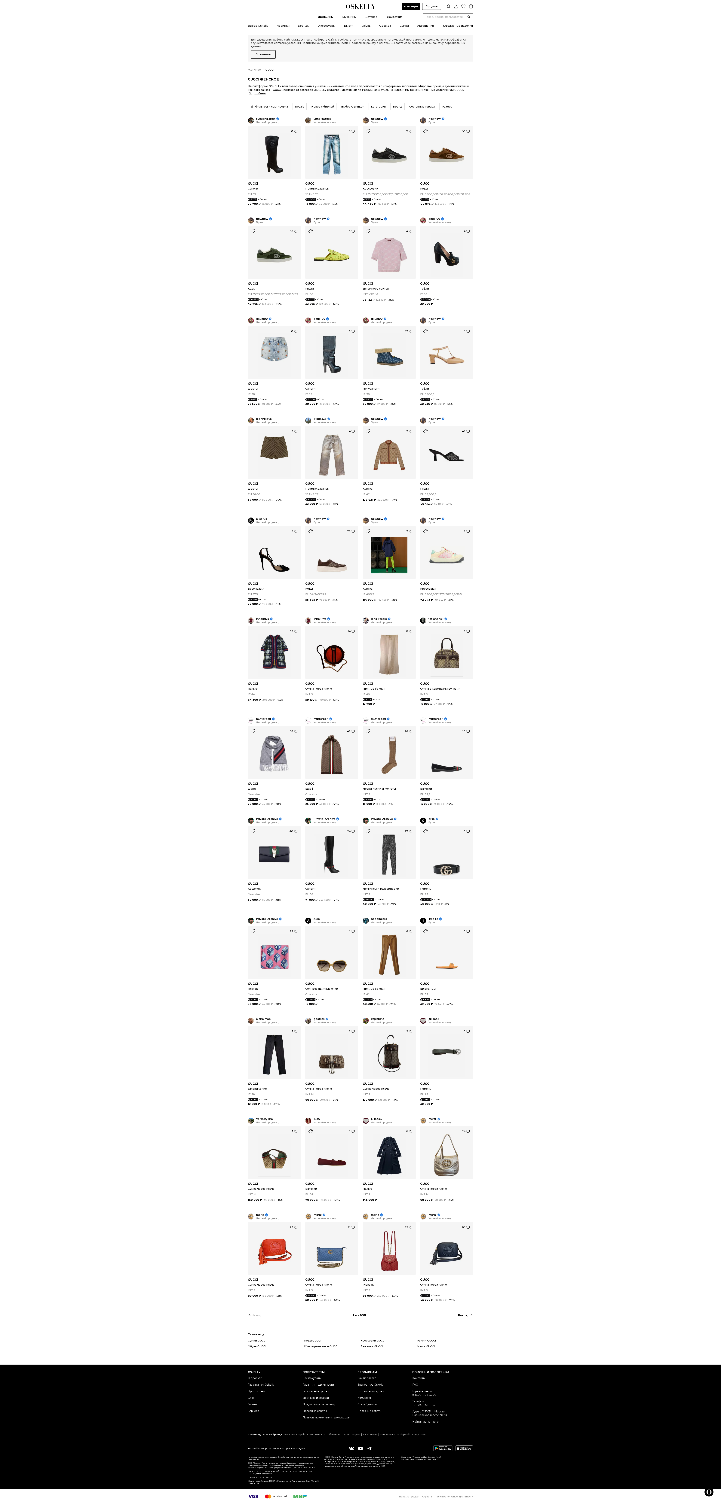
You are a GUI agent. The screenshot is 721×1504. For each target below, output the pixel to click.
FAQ (415, 1384)
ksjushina (377, 1019)
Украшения (425, 25)
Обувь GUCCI (257, 1346)
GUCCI (253, 183)
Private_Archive (267, 819)
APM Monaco (387, 1434)
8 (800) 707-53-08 (424, 1394)
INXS (317, 1119)
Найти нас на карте (425, 1421)
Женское (254, 69)
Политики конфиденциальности (325, 43)
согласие (418, 43)
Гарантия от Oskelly (261, 1384)
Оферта (427, 1496)
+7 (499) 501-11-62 (423, 1405)
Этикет (252, 1404)
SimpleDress (322, 118)
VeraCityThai (265, 1119)
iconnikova (264, 419)
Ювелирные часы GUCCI (321, 1346)
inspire (433, 919)
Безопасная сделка (316, 1391)
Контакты (418, 1378)
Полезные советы (315, 1411)
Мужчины (349, 17)
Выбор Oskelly (258, 25)
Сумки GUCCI (257, 1340)
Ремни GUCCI (426, 1340)
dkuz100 (434, 218)
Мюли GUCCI (426, 1346)
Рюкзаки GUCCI (371, 1346)
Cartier (346, 1434)
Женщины (325, 17)
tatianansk (435, 619)
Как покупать (312, 1378)
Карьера (253, 1411)
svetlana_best (265, 118)
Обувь (366, 25)
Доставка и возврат (316, 1397)
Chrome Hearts (316, 1434)
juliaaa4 (433, 1019)
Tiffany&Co (333, 1434)
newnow (377, 118)
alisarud (261, 519)
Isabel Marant (370, 1434)
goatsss (319, 1019)
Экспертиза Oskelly (370, 1384)
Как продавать (367, 1378)
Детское (371, 17)
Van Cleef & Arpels (294, 1434)
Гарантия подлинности (318, 1384)
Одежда (385, 25)
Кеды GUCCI (312, 1340)
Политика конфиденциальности (454, 1496)
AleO (317, 919)
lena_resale (379, 619)
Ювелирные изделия (458, 25)
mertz (432, 1119)
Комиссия (364, 1397)
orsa (431, 819)
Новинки (283, 25)
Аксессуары (326, 25)
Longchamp (419, 1434)
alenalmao (263, 1019)
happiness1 (379, 919)
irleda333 (320, 419)
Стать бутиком (367, 1404)
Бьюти (348, 25)
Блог (251, 1397)
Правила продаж (409, 1496)
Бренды (303, 25)
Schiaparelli (403, 1434)
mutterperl (263, 719)
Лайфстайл (394, 17)
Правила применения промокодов (326, 1417)
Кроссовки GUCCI (372, 1340)
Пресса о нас (257, 1391)
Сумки (404, 25)
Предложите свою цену (319, 1404)
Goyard (356, 1434)
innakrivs (262, 619)
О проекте (255, 1378)
